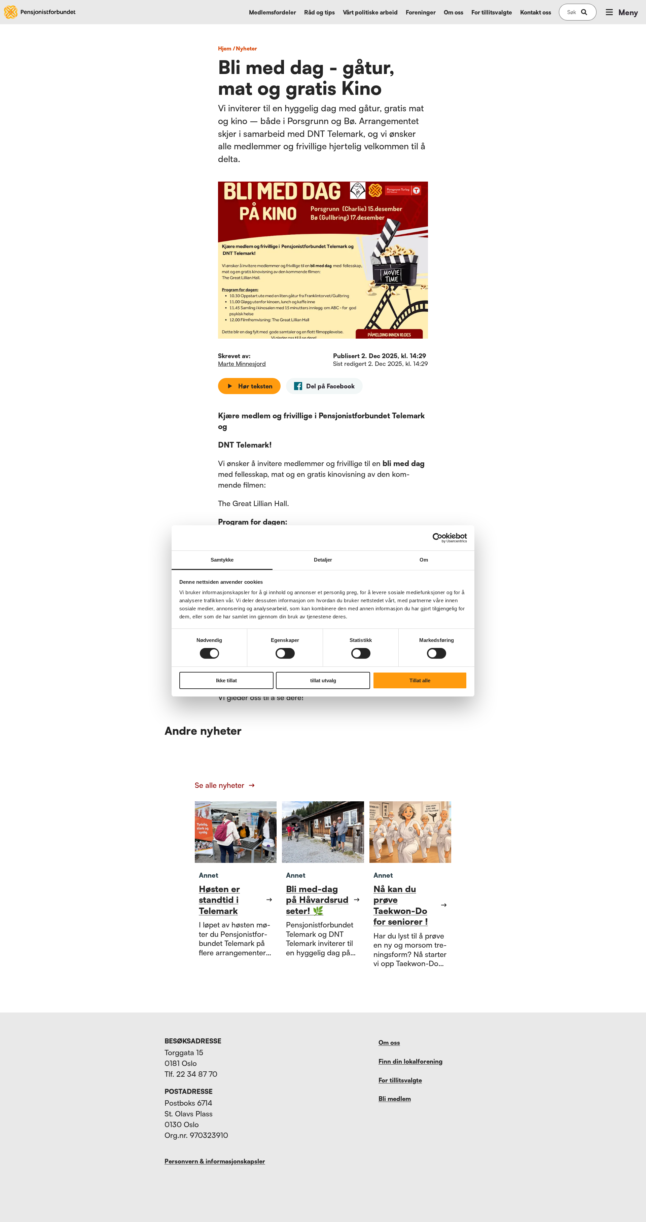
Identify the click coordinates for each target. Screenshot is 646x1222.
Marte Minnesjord (242, 363)
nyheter (246, 48)
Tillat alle (419, 680)
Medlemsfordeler (272, 12)
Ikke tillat (226, 680)
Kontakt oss (535, 12)
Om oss (453, 12)
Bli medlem (395, 1098)
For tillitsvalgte (491, 12)
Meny (628, 12)
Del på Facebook (330, 386)
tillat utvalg (323, 680)
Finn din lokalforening (410, 1061)
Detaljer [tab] (323, 560)
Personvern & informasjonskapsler (215, 1161)
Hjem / (226, 48)
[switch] (285, 653)
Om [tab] (424, 560)
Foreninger (421, 12)
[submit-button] (584, 12)
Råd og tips (319, 12)
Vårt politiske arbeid (370, 12)
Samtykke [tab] (222, 560)
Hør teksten (255, 386)
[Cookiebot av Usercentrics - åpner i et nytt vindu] (437, 538)
